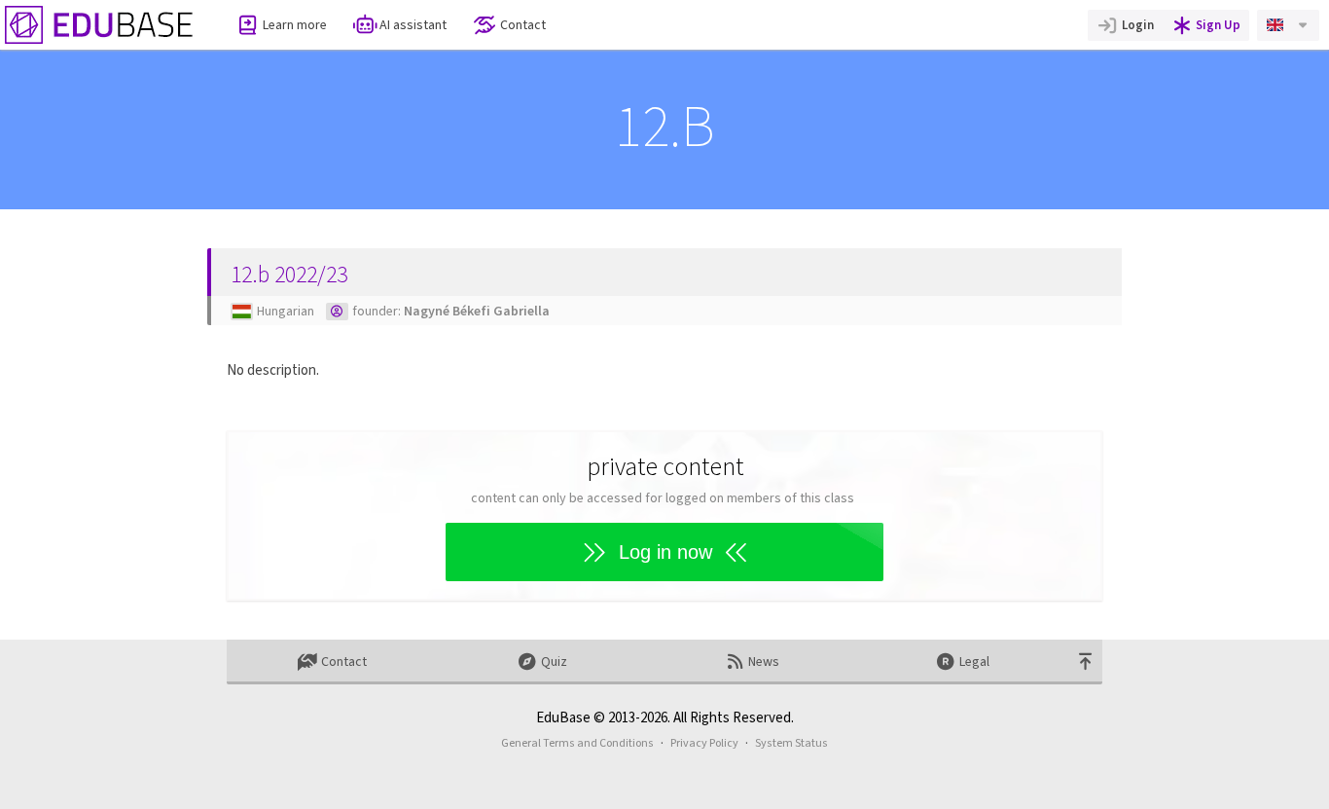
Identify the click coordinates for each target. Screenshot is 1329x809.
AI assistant (413, 25)
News (763, 661)
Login (1138, 25)
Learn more (295, 25)
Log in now (665, 552)
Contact (523, 25)
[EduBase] (99, 25)
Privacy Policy (704, 743)
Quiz (554, 661)
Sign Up (1218, 25)
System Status (791, 743)
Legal (974, 661)
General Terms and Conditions (577, 743)
